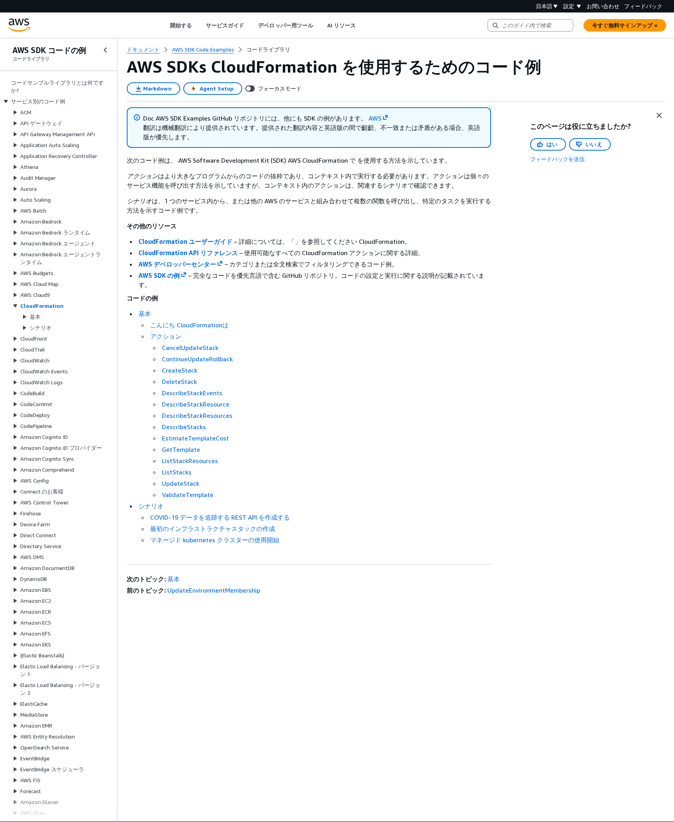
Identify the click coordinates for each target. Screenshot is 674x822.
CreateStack (179, 370)
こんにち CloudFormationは (189, 325)
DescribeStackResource (195, 404)
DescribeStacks (184, 427)
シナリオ (150, 506)
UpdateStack (180, 483)
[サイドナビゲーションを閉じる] (105, 50)
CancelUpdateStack (190, 348)
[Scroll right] (362, 25)
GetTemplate (181, 449)
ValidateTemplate (187, 495)
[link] (268, 49)
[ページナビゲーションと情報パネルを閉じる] (659, 115)
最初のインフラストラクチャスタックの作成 (212, 529)
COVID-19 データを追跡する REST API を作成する (220, 517)
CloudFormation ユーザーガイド (185, 241)
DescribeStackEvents (192, 393)
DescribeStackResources (197, 415)
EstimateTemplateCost (195, 438)
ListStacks (177, 472)
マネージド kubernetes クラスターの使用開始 (214, 540)
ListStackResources (190, 461)
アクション (165, 336)
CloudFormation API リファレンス (188, 253)
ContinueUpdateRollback (197, 359)
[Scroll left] (164, 25)
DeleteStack (179, 381)
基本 (144, 314)
